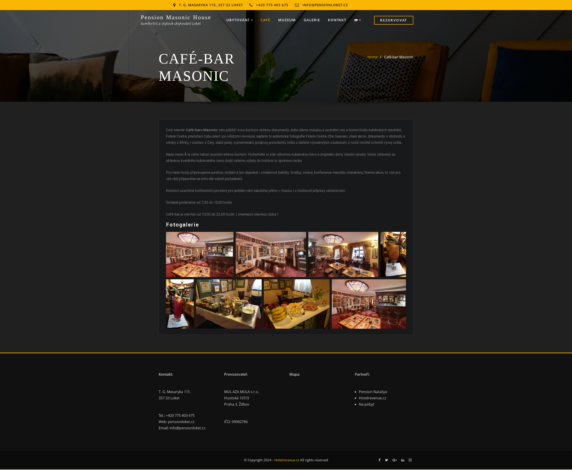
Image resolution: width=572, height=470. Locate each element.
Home (373, 57)
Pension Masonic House (176, 17)
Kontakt (337, 20)
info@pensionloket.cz (325, 5)
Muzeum (287, 20)
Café (265, 20)
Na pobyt (366, 404)
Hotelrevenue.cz (372, 398)
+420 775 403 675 (272, 5)
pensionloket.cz (181, 421)
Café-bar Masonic (398, 57)
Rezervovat (393, 20)
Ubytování (238, 20)
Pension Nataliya (373, 391)
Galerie (312, 20)
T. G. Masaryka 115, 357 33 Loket (211, 5)
